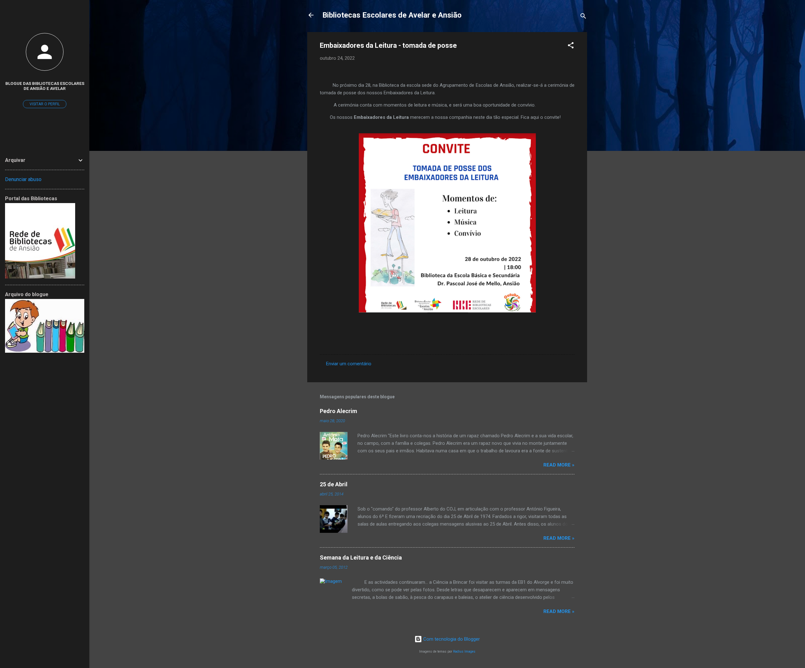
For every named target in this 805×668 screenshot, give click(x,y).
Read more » (559, 465)
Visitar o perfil (45, 104)
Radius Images (464, 651)
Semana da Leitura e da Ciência (361, 557)
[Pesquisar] (583, 17)
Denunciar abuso (23, 179)
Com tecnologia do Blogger (451, 639)
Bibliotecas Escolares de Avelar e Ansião (392, 15)
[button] (571, 46)
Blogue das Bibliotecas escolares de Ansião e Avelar (44, 86)
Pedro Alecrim (338, 411)
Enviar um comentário (348, 364)
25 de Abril (333, 484)
